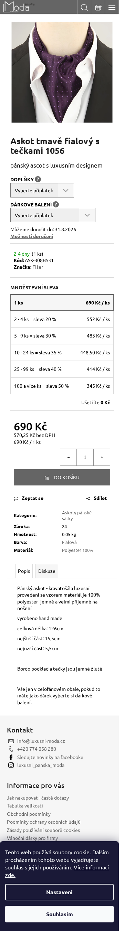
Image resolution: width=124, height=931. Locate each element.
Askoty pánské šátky (77, 515)
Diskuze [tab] (46, 571)
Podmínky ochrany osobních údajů (44, 821)
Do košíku (67, 477)
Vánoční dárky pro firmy (32, 838)
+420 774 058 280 (36, 749)
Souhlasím (59, 914)
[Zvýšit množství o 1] (101, 457)
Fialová (69, 542)
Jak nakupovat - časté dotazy (38, 797)
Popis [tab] (24, 571)
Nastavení (59, 892)
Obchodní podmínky (29, 814)
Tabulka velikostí (25, 805)
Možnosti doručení (31, 236)
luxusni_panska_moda (40, 765)
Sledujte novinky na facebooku (50, 757)
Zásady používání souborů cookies (43, 830)
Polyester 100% (77, 550)
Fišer (37, 267)
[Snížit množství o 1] (68, 457)
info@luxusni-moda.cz (41, 741)
